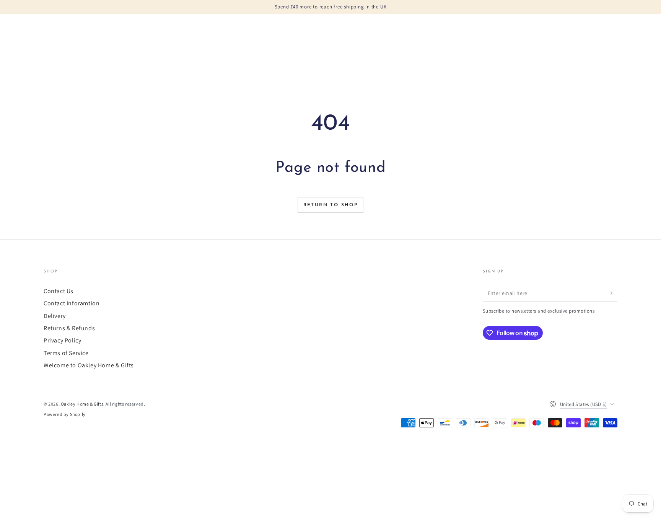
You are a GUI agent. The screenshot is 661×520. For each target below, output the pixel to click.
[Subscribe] (613, 293)
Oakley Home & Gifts (82, 404)
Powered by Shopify (65, 414)
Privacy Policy (62, 340)
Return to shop (330, 205)
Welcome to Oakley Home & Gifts (89, 365)
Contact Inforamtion (71, 303)
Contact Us (58, 291)
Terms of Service (66, 353)
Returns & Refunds (69, 328)
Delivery (55, 316)
